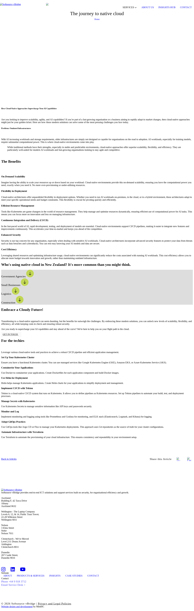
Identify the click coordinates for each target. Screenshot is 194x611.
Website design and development (17, 606)
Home (97, 19)
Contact (186, 7)
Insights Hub (167, 7)
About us (147, 7)
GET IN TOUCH (10, 334)
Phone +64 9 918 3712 (13, 581)
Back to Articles (9, 459)
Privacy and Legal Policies (54, 603)
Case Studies (73, 575)
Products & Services (30, 575)
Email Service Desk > (13, 584)
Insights (54, 575)
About (7, 575)
